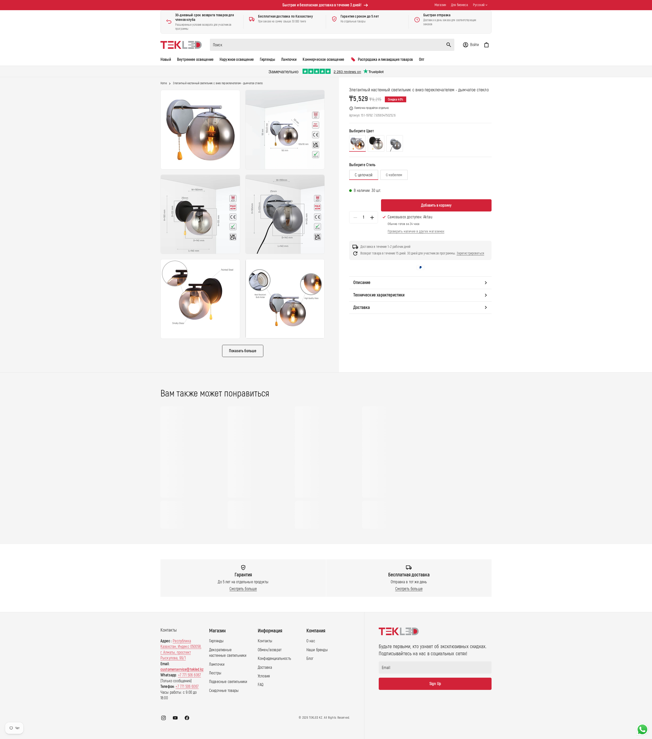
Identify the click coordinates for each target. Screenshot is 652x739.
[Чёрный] (376, 143)
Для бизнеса (459, 5)
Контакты (265, 641)
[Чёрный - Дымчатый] (394, 143)
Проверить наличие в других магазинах (416, 231)
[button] (471, 45)
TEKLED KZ (315, 718)
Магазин (440, 5)
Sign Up (435, 683)
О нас (310, 641)
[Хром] (357, 143)
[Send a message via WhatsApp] (642, 729)
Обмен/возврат (269, 649)
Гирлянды (216, 641)
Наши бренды (317, 649)
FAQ (260, 684)
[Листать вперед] (496, 467)
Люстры (215, 673)
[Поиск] (448, 45)
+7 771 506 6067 (189, 675)
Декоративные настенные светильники (227, 652)
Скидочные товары (224, 690)
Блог (310, 658)
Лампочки (216, 664)
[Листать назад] (156, 467)
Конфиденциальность (274, 658)
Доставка (265, 667)
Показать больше (242, 350)
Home (163, 83)
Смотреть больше (243, 588)
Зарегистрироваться (470, 253)
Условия (264, 676)
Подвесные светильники (228, 681)
